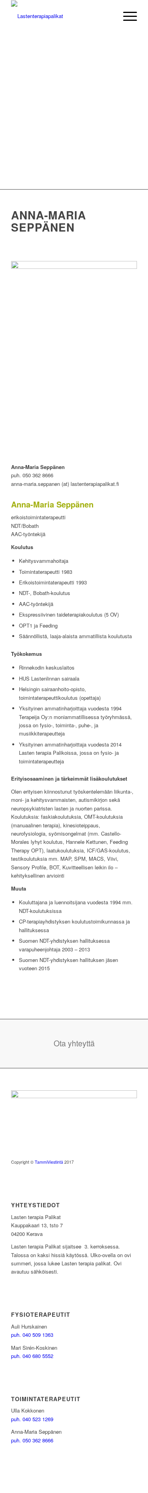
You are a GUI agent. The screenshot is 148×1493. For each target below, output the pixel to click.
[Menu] (126, 16)
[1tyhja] (61, 16)
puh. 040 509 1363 (32, 1334)
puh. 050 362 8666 (32, 1440)
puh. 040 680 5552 (32, 1356)
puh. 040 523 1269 (32, 1419)
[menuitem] (126, 16)
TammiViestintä (49, 1162)
